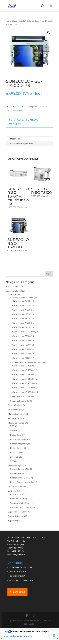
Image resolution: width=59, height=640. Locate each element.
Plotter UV (15, 452)
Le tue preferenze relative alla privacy (32, 631)
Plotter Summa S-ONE (20, 477)
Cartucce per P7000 (21, 310)
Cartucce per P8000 (21, 318)
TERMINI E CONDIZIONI (21, 567)
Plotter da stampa (33, 21)
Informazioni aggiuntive (21, 143)
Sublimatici (15, 457)
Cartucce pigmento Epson (22, 297)
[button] (48, 32)
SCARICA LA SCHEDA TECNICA (23, 122)
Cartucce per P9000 (21, 323)
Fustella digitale (17, 473)
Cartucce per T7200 (21, 358)
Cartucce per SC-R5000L (23, 374)
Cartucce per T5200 (21, 349)
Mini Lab (13, 430)
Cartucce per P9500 (21, 327)
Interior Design (15, 409)
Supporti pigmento (16, 516)
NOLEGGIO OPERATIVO (21, 580)
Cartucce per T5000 (21, 345)
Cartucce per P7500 (21, 314)
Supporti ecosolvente (17, 511)
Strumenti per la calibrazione (22, 507)
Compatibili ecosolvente (21, 396)
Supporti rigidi (14, 520)
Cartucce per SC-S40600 (23, 379)
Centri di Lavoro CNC (19, 469)
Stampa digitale (18, 21)
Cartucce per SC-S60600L (24, 387)
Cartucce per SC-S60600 (23, 383)
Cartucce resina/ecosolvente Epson (26, 362)
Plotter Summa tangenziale (22, 482)
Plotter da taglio (15, 465)
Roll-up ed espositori (17, 486)
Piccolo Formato (15, 418)
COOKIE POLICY (17, 576)
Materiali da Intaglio (17, 414)
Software (12, 491)
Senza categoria (13, 286)
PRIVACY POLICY (17, 571)
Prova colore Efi (17, 498)
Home (8, 21)
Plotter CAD (43, 106)
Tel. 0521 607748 (17, 592)
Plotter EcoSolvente (19, 439)
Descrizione (16, 138)
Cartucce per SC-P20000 (23, 331)
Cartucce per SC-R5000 (23, 370)
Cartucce (12, 294)
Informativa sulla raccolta (18, 636)
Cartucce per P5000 (21, 301)
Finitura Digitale (15, 405)
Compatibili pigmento (19, 401)
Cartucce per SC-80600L (23, 365)
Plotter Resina (16, 448)
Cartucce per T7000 (21, 353)
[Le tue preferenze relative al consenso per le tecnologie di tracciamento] (54, 635)
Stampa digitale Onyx (19, 503)
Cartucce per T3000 (21, 336)
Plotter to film (16, 494)
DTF (12, 461)
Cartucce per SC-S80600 (23, 392)
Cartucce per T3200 (21, 340)
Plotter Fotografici (18, 443)
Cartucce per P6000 (21, 305)
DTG (12, 426)
